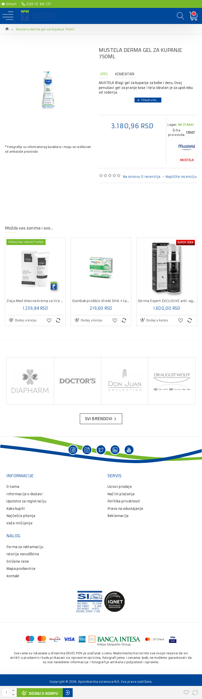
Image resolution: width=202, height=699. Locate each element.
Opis (104, 74)
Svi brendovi (98, 418)
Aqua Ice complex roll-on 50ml (92, 301)
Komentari (125, 74)
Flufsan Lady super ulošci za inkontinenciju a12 (158, 301)
